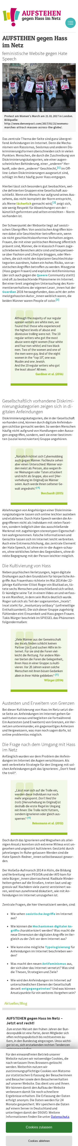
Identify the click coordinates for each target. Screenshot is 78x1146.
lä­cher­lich (24, 203)
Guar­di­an (9, 292)
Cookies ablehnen (39, 1140)
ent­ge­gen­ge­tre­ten (35, 988)
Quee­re (42, 275)
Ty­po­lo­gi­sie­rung (57, 947)
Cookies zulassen (39, 1127)
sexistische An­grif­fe (40, 914)
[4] (38, 487)
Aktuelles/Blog (15, 1003)
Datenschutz (60, 1116)
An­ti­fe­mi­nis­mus (54, 963)
